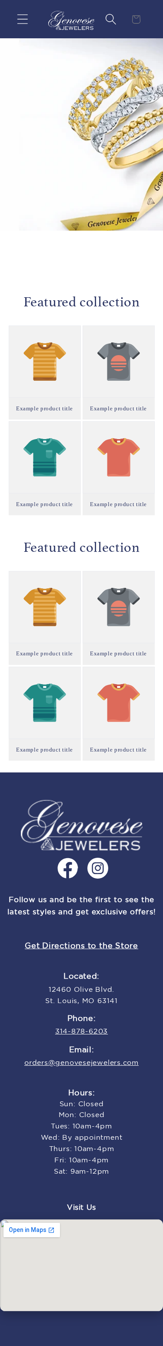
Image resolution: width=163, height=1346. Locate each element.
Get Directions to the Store (81, 946)
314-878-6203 (81, 1031)
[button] (22, 19)
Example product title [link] (44, 409)
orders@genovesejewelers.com (81, 1063)
